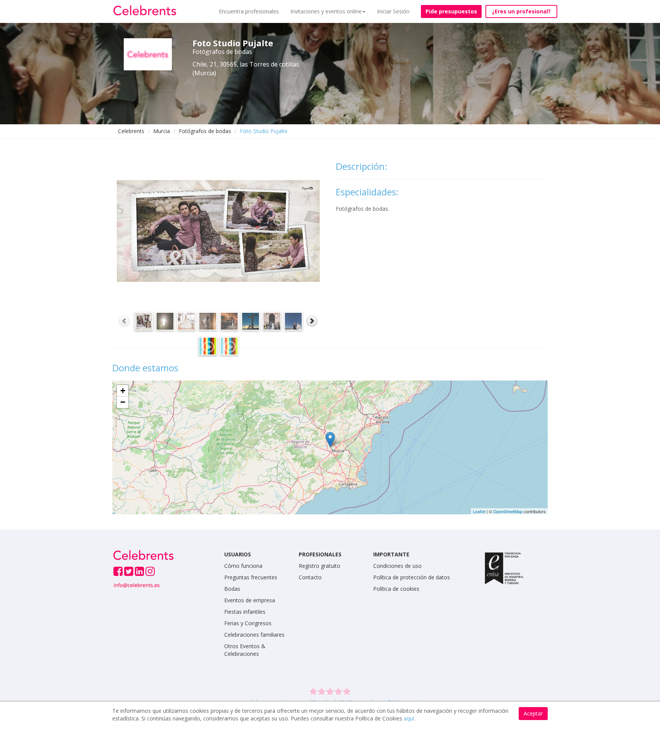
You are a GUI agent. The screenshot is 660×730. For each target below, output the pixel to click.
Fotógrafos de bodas (205, 131)
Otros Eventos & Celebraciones (244, 649)
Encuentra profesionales (249, 11)
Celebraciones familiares (254, 634)
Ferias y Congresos (248, 623)
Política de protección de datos (411, 577)
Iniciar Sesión (393, 11)
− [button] (122, 402)
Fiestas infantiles (244, 611)
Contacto (310, 577)
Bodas (232, 588)
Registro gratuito (319, 565)
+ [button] (122, 390)
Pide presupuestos (451, 11)
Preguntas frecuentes (250, 577)
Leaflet (479, 511)
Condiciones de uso (397, 565)
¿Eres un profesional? (521, 11)
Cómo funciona (243, 565)
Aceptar (533, 713)
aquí (409, 718)
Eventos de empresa (249, 600)
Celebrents (131, 131)
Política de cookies (396, 588)
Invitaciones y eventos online (326, 11)
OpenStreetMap (507, 511)
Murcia (161, 131)
